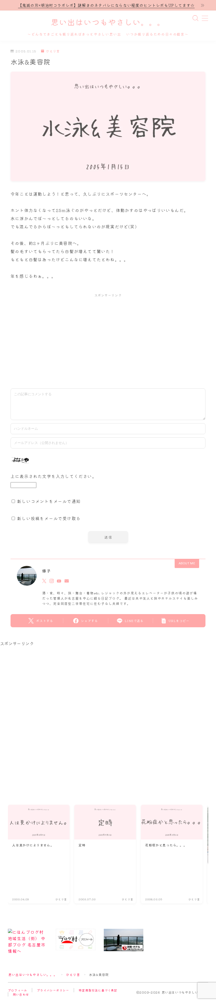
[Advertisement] (108, 340)
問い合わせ (21, 994)
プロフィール (17, 990)
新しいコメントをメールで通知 (49, 501)
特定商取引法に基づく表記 (98, 990)
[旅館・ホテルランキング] (123, 940)
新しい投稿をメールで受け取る (49, 518)
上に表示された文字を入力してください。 (54, 476)
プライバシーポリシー (53, 990)
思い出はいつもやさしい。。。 (108, 22)
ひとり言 (53, 51)
